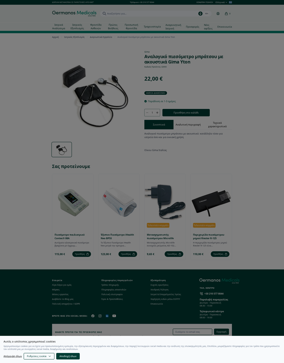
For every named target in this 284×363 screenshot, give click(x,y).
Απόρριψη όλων (13, 356)
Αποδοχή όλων (67, 356)
